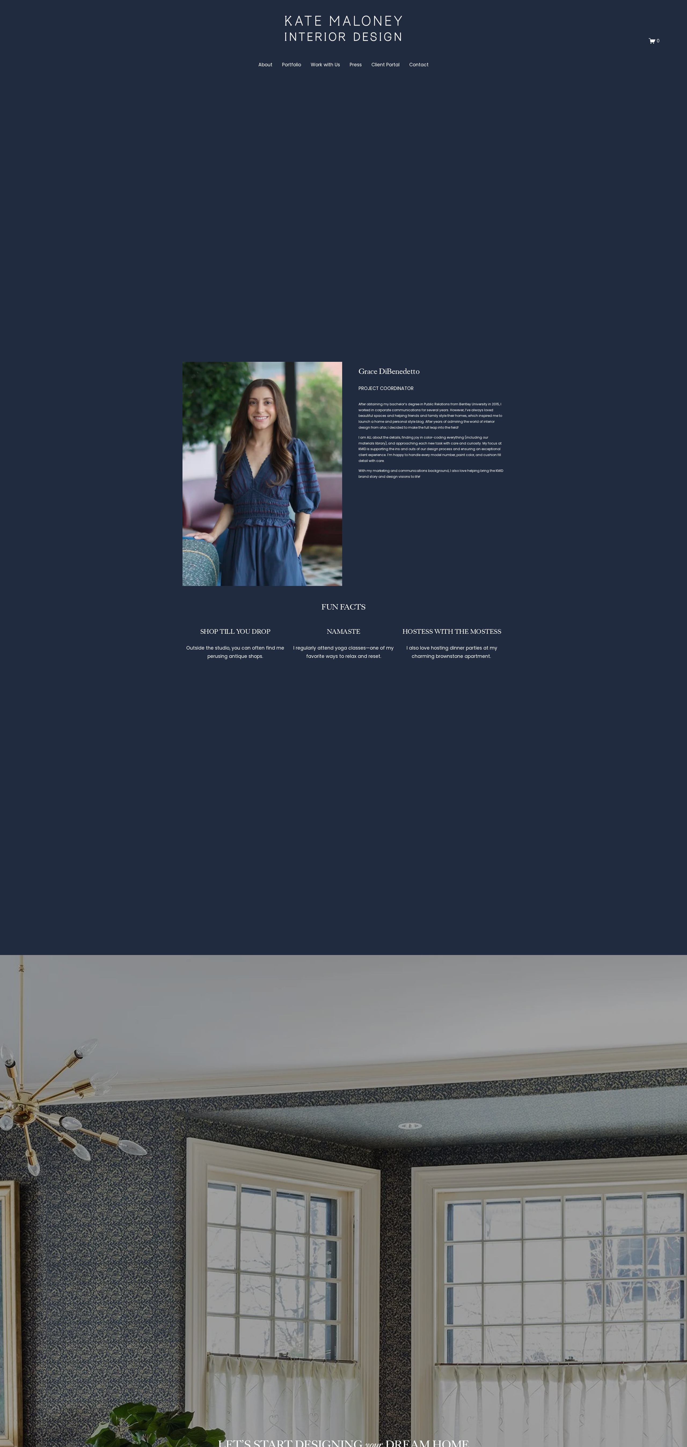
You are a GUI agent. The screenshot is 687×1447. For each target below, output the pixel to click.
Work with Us (325, 64)
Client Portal (385, 64)
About (265, 64)
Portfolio (291, 64)
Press (356, 64)
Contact (419, 64)
